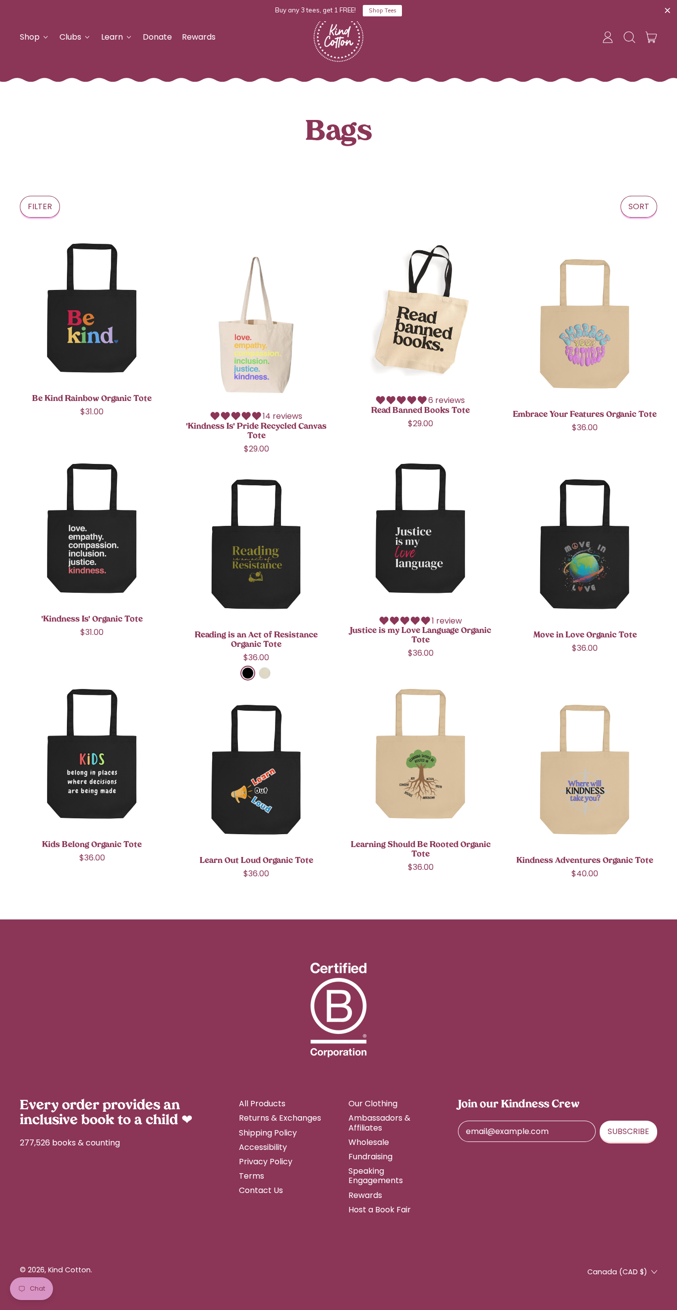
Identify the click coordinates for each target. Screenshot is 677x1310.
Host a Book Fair (379, 1209)
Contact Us (261, 1190)
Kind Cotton (69, 1270)
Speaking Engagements (375, 1175)
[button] (629, 37)
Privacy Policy (265, 1161)
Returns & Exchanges (280, 1118)
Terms (251, 1176)
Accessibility (263, 1147)
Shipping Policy (268, 1133)
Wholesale (368, 1142)
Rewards (199, 37)
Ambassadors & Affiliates (379, 1122)
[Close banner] (668, 11)
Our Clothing (372, 1103)
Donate (157, 37)
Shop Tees (382, 10)
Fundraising (370, 1156)
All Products (262, 1103)
